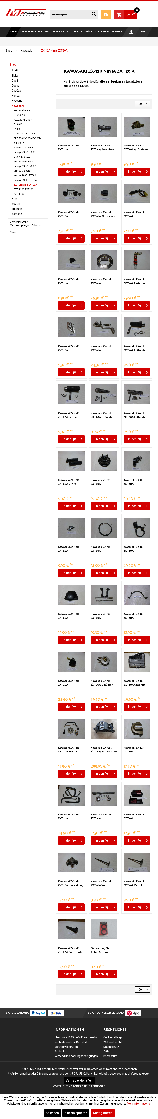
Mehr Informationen (139, 1103)
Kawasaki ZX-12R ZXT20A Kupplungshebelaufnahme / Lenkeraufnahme (137, 482)
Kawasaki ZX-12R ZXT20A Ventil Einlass (134, 884)
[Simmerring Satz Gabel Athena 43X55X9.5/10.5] (104, 929)
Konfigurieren (102, 1113)
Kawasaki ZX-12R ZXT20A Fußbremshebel (101, 348)
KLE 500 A (19, 143)
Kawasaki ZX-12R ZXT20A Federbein (135, 282)
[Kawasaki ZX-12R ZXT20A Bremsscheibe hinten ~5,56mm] (104, 260)
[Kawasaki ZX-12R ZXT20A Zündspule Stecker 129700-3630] (71, 929)
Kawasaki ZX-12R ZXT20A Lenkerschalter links (137, 549)
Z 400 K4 (18, 124)
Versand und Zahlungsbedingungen (76, 1056)
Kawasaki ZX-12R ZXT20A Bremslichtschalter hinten (136, 215)
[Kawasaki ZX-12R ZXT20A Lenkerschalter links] (137, 528)
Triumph (17, 208)
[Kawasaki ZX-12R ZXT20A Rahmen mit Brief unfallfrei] (104, 728)
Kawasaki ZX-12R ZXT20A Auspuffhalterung (70, 215)
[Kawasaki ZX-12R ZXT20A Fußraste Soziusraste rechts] (137, 394)
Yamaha (17, 213)
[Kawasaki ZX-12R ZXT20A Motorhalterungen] (104, 595)
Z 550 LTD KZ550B (23, 147)
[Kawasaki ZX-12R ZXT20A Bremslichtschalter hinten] (137, 193)
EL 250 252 (19, 115)
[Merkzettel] (143, 32)
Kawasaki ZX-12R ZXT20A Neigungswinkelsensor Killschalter (71, 683)
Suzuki (16, 203)
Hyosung (17, 100)
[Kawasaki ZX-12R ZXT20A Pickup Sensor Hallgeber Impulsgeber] (71, 728)
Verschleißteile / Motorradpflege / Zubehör (26, 223)
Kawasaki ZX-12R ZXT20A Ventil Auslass (101, 884)
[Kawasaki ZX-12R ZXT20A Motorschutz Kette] (137, 595)
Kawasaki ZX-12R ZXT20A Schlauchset (68, 817)
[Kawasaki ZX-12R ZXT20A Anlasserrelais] (71, 126)
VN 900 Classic (22, 170)
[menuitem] (74, 14)
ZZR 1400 (19, 194)
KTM (14, 198)
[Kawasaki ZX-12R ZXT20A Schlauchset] (71, 795)
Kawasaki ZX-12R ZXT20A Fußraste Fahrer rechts (69, 415)
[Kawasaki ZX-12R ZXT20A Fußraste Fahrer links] (137, 327)
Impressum (110, 1056)
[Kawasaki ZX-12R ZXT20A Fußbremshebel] (104, 327)
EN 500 (17, 129)
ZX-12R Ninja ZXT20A (25, 184)
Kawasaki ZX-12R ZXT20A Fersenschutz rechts (71, 348)
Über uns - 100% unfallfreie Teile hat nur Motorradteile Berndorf (76, 1040)
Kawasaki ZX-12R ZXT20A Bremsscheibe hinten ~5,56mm (101, 282)
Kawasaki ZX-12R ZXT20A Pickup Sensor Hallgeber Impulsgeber (69, 750)
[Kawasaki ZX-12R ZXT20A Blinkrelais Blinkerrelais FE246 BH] (104, 193)
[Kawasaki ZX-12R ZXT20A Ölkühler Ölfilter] (104, 661)
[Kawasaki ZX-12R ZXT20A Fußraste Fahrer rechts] (71, 394)
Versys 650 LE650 (23, 161)
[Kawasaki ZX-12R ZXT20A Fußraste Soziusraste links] (104, 394)
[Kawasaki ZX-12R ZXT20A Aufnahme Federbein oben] (137, 126)
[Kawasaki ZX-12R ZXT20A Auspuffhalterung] (71, 193)
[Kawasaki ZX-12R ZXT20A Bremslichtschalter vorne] (71, 260)
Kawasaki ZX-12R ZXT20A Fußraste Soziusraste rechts (135, 415)
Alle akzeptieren (76, 1113)
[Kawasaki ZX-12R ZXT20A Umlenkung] (71, 862)
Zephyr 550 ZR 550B (24, 152)
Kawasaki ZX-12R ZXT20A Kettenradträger (101, 482)
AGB (106, 1051)
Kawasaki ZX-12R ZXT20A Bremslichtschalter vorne (70, 282)
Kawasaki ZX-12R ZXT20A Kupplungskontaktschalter (71, 549)
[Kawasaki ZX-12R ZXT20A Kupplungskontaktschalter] (71, 528)
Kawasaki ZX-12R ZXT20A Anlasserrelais (68, 148)
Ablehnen (52, 1113)
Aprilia (15, 70)
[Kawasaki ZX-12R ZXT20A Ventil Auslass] (104, 862)
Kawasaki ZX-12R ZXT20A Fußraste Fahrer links (135, 348)
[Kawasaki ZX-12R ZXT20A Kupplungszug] (104, 528)
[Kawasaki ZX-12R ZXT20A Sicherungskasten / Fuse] (137, 795)
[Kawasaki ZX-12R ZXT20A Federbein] (137, 260)
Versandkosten (88, 1068)
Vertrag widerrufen (66, 1046)
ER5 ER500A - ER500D (25, 133)
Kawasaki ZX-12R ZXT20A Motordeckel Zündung (68, 616)
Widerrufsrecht (112, 1042)
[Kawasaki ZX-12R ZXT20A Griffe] (71, 461)
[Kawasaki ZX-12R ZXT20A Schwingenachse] (104, 795)
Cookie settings (112, 1037)
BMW (15, 75)
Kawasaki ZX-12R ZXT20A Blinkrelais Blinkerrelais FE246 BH (103, 215)
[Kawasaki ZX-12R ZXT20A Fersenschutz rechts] (71, 327)
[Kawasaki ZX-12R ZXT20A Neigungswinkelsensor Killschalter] (71, 661)
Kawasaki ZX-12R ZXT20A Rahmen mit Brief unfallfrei (104, 750)
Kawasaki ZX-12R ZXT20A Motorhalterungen (103, 616)
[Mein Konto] (131, 32)
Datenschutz (111, 1046)
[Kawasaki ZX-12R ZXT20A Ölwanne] (137, 661)
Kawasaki (18, 105)
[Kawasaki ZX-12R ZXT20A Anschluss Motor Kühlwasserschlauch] (104, 126)
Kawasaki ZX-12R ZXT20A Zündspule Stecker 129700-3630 (71, 950)
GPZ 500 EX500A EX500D (27, 138)
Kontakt (59, 1051)
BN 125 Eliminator (23, 110)
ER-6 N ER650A (22, 157)
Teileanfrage (106, 14)
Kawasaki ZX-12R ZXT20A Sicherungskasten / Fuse (136, 817)
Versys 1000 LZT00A (25, 175)
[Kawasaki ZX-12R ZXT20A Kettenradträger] (104, 461)
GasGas (16, 90)
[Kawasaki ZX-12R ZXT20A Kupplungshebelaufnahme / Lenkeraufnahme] (137, 461)
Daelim (16, 80)
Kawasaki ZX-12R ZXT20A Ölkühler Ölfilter (102, 683)
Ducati (15, 85)
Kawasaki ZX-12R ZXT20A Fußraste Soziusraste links (102, 415)
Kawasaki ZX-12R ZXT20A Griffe (68, 482)
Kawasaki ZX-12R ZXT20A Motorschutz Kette (136, 616)
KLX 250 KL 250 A (23, 119)
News (13, 232)
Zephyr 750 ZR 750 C (25, 166)
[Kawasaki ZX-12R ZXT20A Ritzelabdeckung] (137, 728)
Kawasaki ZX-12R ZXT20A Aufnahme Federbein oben (136, 148)
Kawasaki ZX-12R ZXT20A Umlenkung (71, 884)
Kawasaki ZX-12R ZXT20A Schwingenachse (102, 817)
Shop (13, 64)
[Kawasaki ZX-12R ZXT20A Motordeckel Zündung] (71, 595)
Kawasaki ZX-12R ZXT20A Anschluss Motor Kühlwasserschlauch (104, 148)
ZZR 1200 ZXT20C (24, 189)
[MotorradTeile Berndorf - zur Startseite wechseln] (26, 14)
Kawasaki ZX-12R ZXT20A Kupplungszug (101, 549)
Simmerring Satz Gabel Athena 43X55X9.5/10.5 (101, 950)
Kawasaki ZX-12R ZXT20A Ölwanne (135, 683)
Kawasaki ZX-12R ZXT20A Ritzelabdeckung (134, 750)
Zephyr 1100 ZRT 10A (25, 180)
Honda (16, 95)
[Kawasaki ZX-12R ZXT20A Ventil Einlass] (137, 862)
